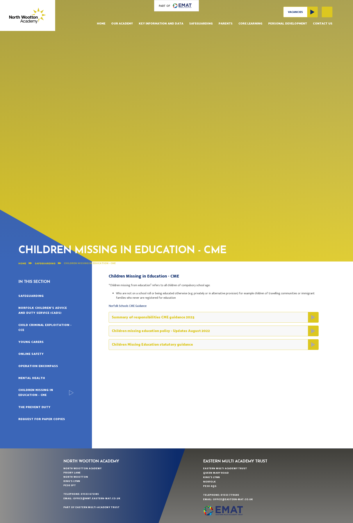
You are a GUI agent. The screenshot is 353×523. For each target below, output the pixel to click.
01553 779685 (230, 495)
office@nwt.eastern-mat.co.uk (96, 498)
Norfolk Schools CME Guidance (128, 305)
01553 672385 (90, 494)
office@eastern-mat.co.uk (233, 499)
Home (22, 264)
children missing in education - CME (90, 263)
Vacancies (295, 12)
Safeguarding (45, 264)
